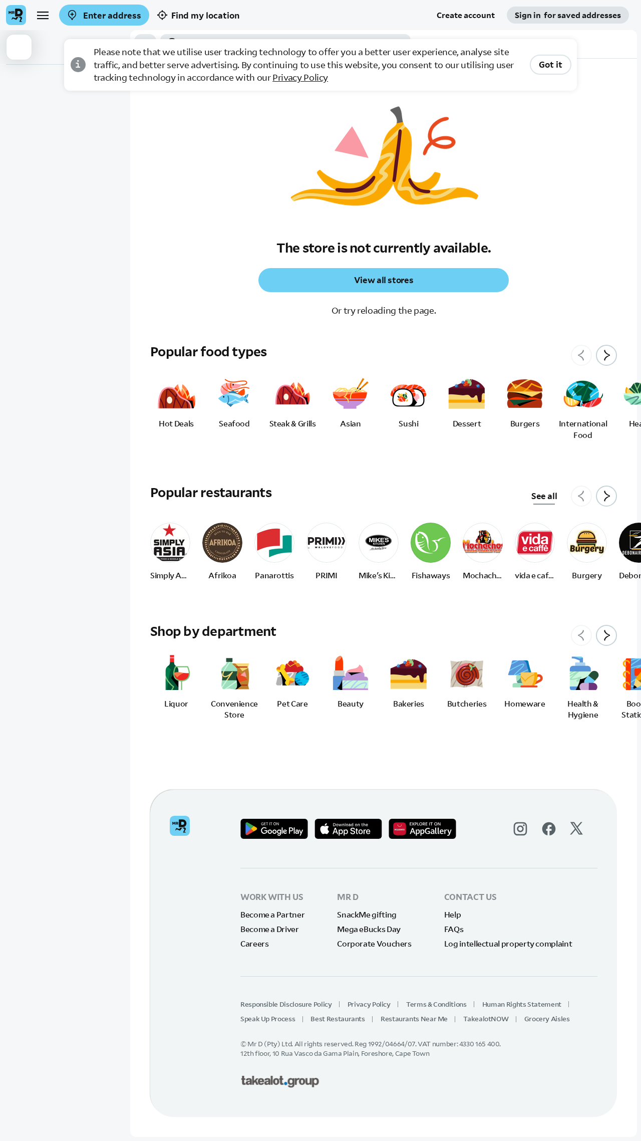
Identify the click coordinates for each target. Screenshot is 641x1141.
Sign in (568, 15)
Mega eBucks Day (369, 929)
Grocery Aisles (547, 1018)
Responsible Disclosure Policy (286, 1004)
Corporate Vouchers (374, 944)
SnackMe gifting (367, 914)
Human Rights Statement (521, 1004)
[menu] (42, 15)
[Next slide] (606, 355)
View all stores (384, 280)
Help (452, 914)
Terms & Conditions (436, 1004)
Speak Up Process (267, 1018)
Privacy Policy (300, 77)
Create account (466, 15)
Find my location (205, 15)
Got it (550, 64)
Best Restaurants (337, 1018)
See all (544, 496)
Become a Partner (272, 914)
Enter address (111, 15)
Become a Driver (269, 929)
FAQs (454, 929)
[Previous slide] (581, 355)
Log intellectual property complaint (508, 944)
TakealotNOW (485, 1018)
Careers (254, 944)
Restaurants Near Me (414, 1018)
